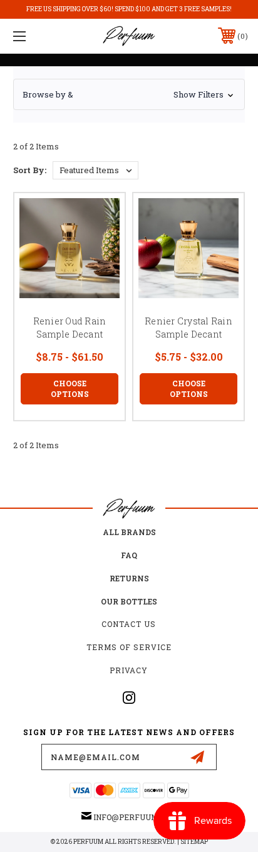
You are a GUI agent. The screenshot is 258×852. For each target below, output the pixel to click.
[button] (129, 94)
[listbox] (95, 170)
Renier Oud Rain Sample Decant (69, 327)
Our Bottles (129, 601)
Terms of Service (129, 647)
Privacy (129, 670)
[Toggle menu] (36, 36)
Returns (129, 578)
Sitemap (194, 842)
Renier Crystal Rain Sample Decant (188, 327)
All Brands (129, 532)
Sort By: (29, 170)
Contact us (128, 624)
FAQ (129, 555)
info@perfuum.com (135, 817)
